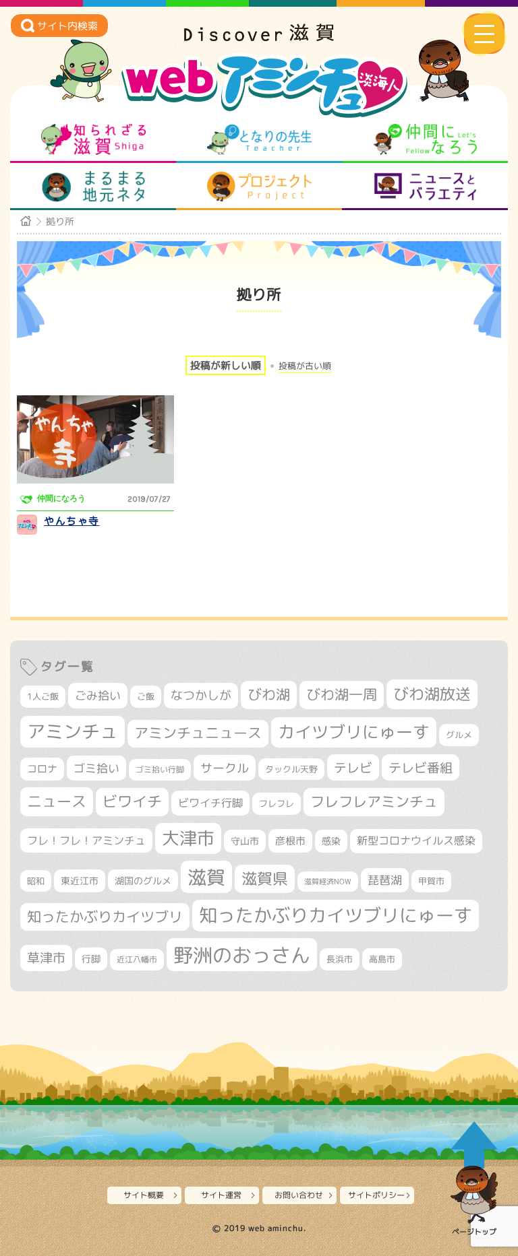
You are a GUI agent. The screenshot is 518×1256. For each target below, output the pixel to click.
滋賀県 (264, 878)
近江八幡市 (137, 959)
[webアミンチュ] (258, 37)
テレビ (353, 767)
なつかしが (201, 695)
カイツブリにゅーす (354, 731)
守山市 (245, 841)
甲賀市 (431, 881)
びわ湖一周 (341, 694)
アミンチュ (72, 731)
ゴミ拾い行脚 (160, 769)
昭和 (36, 881)
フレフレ (276, 803)
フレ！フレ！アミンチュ (86, 840)
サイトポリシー (376, 1195)
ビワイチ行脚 (210, 802)
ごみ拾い (98, 695)
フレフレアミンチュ (374, 801)
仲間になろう (425, 139)
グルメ (459, 735)
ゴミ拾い (96, 768)
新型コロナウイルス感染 (416, 840)
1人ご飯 (43, 696)
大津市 (188, 838)
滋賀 (206, 876)
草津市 (46, 957)
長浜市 (339, 959)
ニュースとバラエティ (425, 186)
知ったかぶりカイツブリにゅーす (335, 915)
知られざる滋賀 (93, 139)
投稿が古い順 (305, 366)
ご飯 (145, 696)
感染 (331, 840)
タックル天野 (291, 769)
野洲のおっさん (241, 954)
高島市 (382, 959)
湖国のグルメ (143, 880)
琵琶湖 (385, 880)
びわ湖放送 (432, 693)
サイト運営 (221, 1195)
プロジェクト (259, 186)
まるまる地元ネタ (93, 186)
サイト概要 (143, 1195)
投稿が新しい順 (225, 365)
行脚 (91, 958)
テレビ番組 (420, 767)
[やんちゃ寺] (95, 439)
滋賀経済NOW (327, 881)
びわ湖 (269, 694)
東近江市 (79, 880)
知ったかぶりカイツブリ (105, 916)
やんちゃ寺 (72, 521)
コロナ (42, 769)
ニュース (56, 801)
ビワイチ (132, 801)
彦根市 (290, 841)
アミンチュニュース (198, 733)
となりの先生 (259, 139)
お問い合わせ (299, 1195)
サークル (224, 767)
